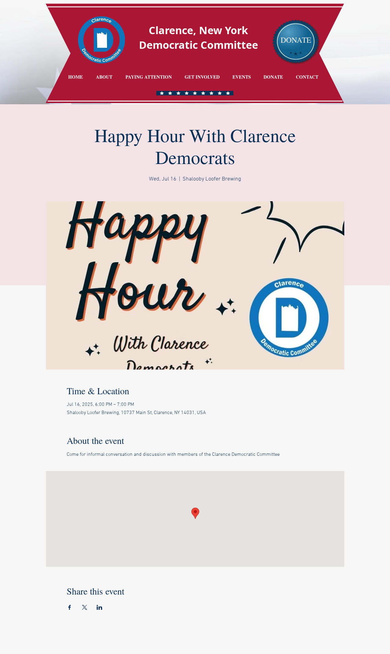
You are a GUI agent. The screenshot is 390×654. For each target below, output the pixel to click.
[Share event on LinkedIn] (99, 607)
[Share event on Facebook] (70, 607)
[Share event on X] (84, 607)
